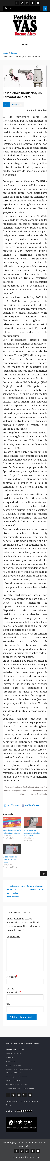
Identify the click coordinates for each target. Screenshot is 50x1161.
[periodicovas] (27, 3)
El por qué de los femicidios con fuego (10, 859)
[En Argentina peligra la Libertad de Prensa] (33, 822)
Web (9, 1004)
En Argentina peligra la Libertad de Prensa (32, 833)
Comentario (13, 936)
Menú (25, 44)
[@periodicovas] (17, 3)
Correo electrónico (13, 990)
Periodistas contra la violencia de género (12, 831)
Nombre (12, 976)
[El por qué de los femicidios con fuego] (12, 849)
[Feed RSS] (32, 3)
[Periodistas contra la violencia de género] (12, 822)
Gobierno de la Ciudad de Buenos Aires (23, 1103)
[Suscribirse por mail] (38, 3)
